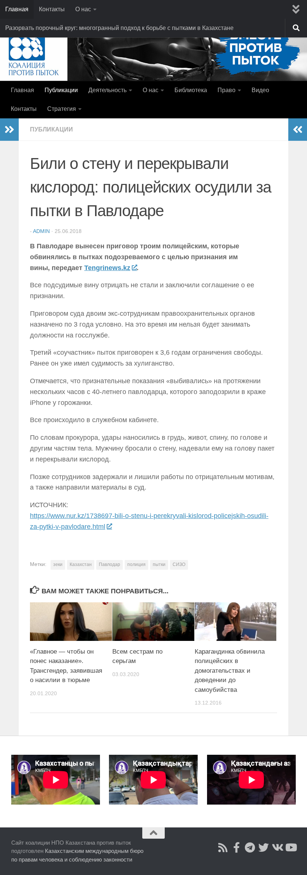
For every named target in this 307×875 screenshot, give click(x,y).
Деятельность (107, 90)
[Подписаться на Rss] (223, 847)
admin (41, 231)
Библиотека (190, 90)
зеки (58, 564)
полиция (136, 564)
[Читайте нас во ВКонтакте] (277, 847)
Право (226, 90)
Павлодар (109, 564)
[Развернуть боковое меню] (9, 129)
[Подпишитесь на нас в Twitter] (263, 847)
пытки (159, 564)
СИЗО (179, 564)
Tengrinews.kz (107, 268)
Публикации (61, 90)
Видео (260, 90)
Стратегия (61, 109)
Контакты (52, 9)
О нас (83, 9)
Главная (16, 9)
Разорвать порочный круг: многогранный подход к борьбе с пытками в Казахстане (119, 28)
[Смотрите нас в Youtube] (290, 847)
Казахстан (81, 564)
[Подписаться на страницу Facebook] (236, 847)
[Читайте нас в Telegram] (250, 847)
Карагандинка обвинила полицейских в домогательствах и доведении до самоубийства (230, 670)
